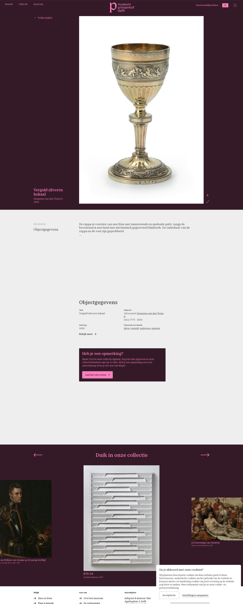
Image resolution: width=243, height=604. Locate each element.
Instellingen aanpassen (195, 595)
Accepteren (169, 595)
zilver (127, 328)
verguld (135, 328)
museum (38, 4)
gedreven (145, 328)
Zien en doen (45, 598)
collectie (23, 4)
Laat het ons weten (95, 374)
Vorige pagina (45, 17)
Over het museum (93, 598)
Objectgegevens (46, 229)
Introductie (40, 224)
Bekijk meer (86, 334)
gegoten (155, 328)
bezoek (9, 4)
